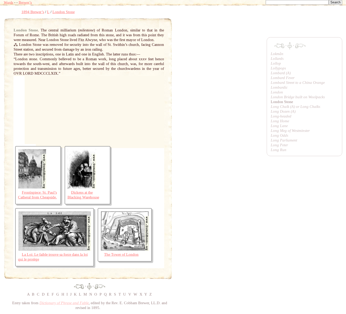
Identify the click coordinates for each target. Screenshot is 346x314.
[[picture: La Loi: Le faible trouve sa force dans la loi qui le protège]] (54, 250)
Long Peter (279, 145)
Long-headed (281, 116)
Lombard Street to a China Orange (298, 82)
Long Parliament (284, 140)
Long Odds (279, 135)
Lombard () (281, 73)
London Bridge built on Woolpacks (298, 97)
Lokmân (277, 54)
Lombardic (279, 87)
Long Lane (279, 126)
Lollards (277, 58)
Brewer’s (25, 2)
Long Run (278, 150)
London (277, 92)
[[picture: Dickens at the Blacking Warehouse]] (81, 188)
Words (8, 2)
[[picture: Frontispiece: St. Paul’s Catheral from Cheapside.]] (32, 188)
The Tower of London (121, 254)
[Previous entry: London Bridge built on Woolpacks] (79, 286)
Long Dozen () (283, 111)
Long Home (280, 121)
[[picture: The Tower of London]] (125, 250)
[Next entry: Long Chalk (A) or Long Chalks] (100, 286)
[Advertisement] (245, 27)
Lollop (276, 63)
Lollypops (278, 68)
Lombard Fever (283, 78)
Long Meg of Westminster (290, 130)
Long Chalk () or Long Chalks (295, 106)
